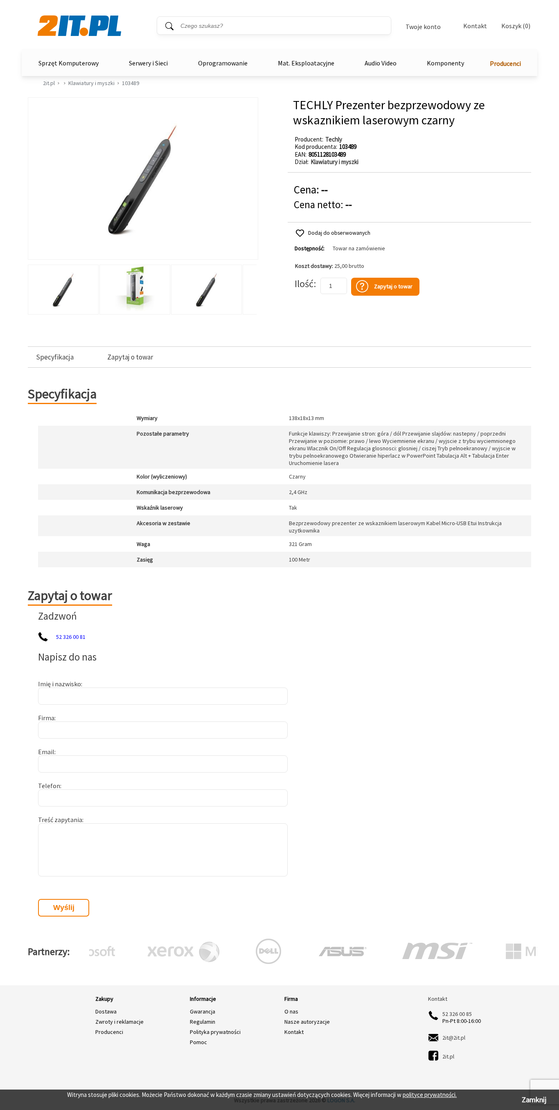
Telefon (49, 785)
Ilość (304, 283)
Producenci (505, 63)
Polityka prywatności (215, 1032)
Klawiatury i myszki (91, 83)
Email (46, 751)
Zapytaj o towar (130, 357)
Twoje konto (423, 26)
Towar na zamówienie (359, 248)
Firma (46, 717)
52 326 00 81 (71, 636)
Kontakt (475, 26)
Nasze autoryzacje (307, 1021)
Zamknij (534, 1099)
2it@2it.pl (453, 1037)
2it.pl (49, 83)
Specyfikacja (55, 357)
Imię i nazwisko (59, 684)
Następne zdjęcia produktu (249, 287)
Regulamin (202, 1021)
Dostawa (106, 1011)
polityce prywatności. (430, 1095)
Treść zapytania (60, 819)
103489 (130, 83)
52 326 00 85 (457, 1014)
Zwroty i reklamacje (119, 1021)
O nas (291, 1011)
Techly (333, 139)
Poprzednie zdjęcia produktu (36, 287)
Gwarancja (202, 1011)
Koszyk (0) (515, 26)
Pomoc (198, 1042)
